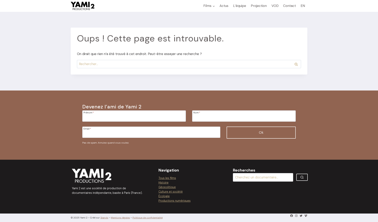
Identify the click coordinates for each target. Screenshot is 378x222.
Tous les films (167, 178)
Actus (224, 6)
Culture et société (170, 191)
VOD (275, 6)
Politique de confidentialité (147, 217)
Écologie (164, 196)
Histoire (163, 182)
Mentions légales (120, 217)
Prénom (88, 112)
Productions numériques (174, 200)
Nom (196, 112)
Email (87, 128)
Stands (104, 217)
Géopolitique (167, 187)
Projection (259, 6)
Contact (289, 6)
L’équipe (239, 6)
